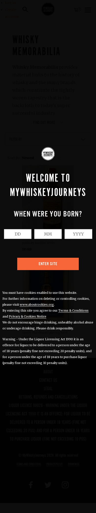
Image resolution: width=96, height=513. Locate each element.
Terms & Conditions (73, 310)
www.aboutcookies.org (37, 304)
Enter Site (48, 263)
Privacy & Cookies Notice (27, 316)
